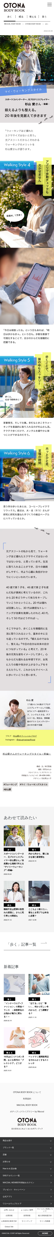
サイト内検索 (45, 1221)
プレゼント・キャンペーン (14, 1190)
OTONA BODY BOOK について (27, 1092)
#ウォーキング (10, 784)
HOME (45, 1233)
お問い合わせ (9, 1210)
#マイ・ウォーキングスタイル (33, 784)
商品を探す (7, 1140)
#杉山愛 (7, 789)
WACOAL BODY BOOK (12, 24)
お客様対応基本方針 (9, 1221)
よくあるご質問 (27, 1210)
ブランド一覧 (8, 1147)
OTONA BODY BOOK (33, 24)
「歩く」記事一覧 (21, 944)
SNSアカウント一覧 (11, 1175)
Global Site (9, 1227)
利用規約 (27, 1098)
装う (44, 16)
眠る (21, 16)
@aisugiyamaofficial (26, 739)
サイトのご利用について (45, 1210)
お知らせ (6, 1161)
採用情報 (26, 1216)
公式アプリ (7, 1197)
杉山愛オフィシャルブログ (25, 736)
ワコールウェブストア (12, 1204)
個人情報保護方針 (45, 1216)
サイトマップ (27, 1221)
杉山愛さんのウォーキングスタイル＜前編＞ (27, 753)
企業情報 (9, 1216)
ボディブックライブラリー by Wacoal (27, 1111)
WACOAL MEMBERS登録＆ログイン (18, 1183)
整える (32, 16)
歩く (9, 16)
